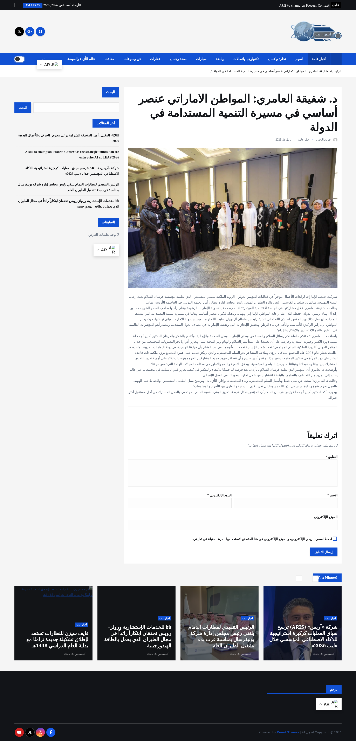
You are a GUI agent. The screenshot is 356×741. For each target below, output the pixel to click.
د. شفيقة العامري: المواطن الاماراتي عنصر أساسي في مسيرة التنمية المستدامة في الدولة (272, 71)
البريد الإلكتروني (219, 495)
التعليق (331, 456)
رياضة (220, 59)
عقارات (155, 59)
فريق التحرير (323, 139)
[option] (302, 623)
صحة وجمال (178, 59)
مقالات (109, 59)
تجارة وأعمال (277, 59)
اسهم (299, 59)
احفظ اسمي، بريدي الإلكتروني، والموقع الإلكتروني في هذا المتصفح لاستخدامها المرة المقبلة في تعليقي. (262, 539)
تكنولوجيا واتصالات (246, 59)
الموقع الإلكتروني (325, 517)
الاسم (332, 495)
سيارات (201, 59)
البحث (110, 92)
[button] (315, 579)
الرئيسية (336, 71)
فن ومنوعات (132, 59)
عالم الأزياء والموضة (81, 59)
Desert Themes (288, 732)
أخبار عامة (319, 59)
